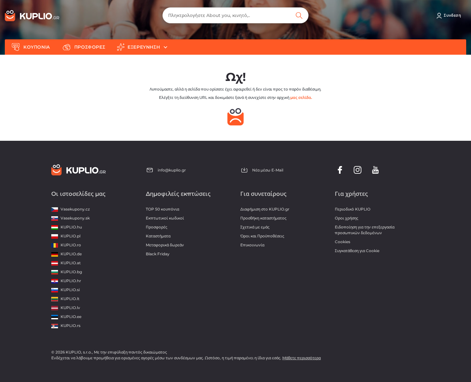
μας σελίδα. (301, 97)
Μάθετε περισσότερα (301, 357)
